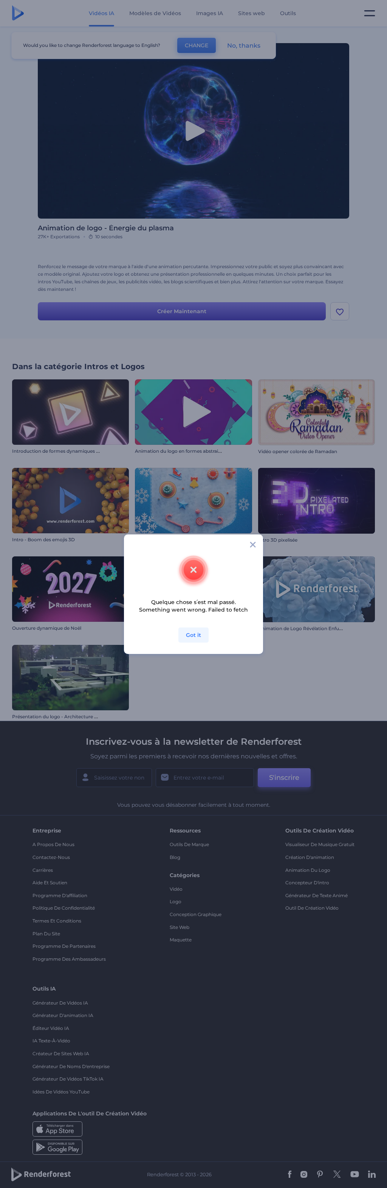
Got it (193, 635)
